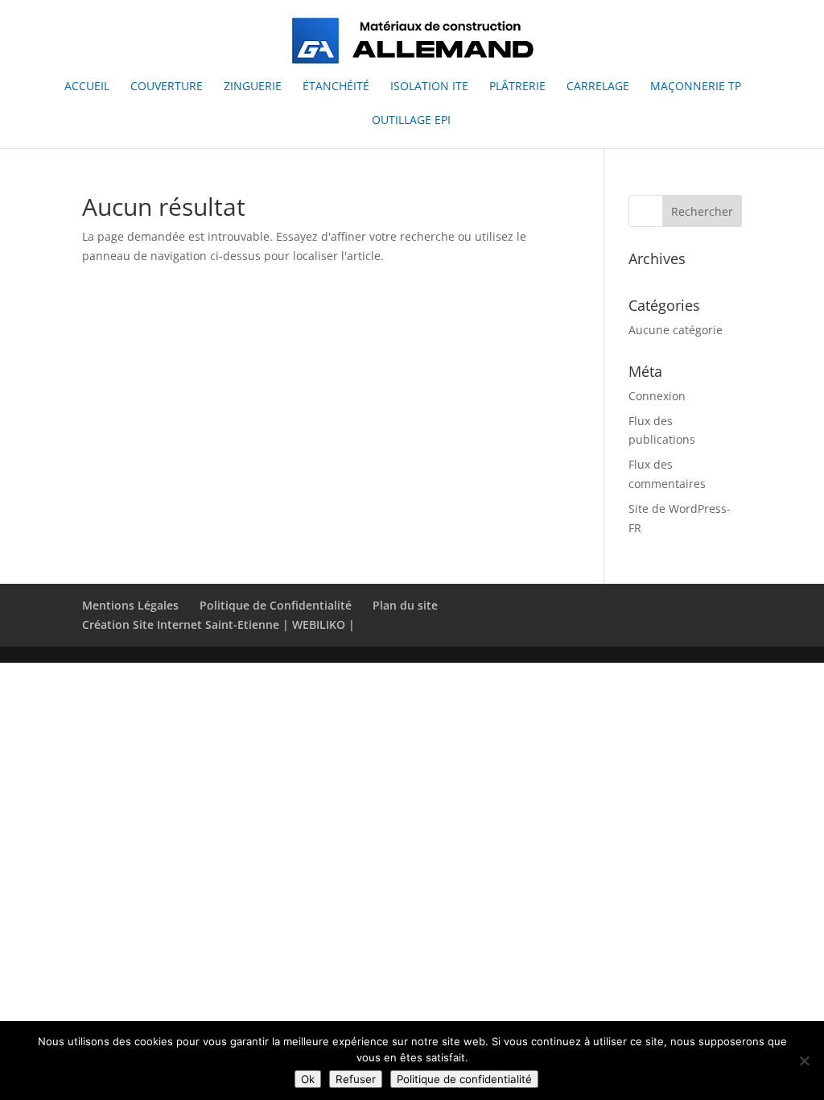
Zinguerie (253, 87)
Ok (308, 1079)
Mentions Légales (130, 605)
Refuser (356, 1079)
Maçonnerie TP (695, 87)
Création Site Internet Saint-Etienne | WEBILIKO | (218, 624)
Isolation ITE (429, 87)
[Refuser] (804, 1060)
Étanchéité (336, 87)
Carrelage (597, 87)
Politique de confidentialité (464, 1079)
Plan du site (405, 605)
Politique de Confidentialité (276, 605)
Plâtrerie (517, 87)
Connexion (657, 395)
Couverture (166, 87)
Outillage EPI (411, 120)
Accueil (86, 87)
